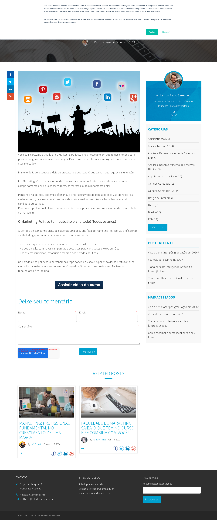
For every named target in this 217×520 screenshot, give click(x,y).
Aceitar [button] (152, 32)
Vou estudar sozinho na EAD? (165, 259)
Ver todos (157, 227)
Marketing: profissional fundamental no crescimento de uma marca (44, 430)
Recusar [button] (166, 32)
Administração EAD (161, 146)
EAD (153, 219)
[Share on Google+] (10, 96)
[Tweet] (10, 81)
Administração (159, 139)
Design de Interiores (162, 198)
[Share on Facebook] (10, 74)
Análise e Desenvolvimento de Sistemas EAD (171, 155)
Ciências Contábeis (161, 183)
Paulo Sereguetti (104, 42)
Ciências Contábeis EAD (163, 191)
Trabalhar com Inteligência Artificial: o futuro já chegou (170, 269)
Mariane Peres (99, 439)
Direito (154, 212)
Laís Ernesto (36, 444)
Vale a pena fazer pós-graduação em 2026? (173, 252)
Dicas (153, 205)
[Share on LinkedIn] (10, 89)
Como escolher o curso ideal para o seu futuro (171, 281)
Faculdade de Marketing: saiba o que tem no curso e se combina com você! (107, 428)
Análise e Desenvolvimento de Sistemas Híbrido (171, 167)
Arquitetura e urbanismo (165, 176)
